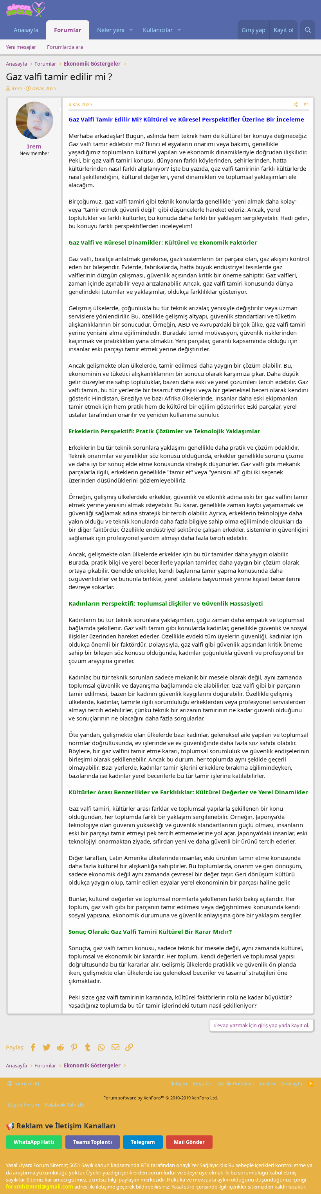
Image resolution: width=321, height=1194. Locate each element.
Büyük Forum (23, 1104)
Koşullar (202, 1083)
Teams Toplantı (92, 1142)
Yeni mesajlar (21, 46)
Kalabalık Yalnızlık (65, 1104)
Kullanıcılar (158, 30)
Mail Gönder (189, 1142)
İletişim (178, 1083)
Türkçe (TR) (26, 1083)
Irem (16, 88)
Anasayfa (26, 30)
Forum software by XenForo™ (160, 1098)
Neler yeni (110, 30)
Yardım (267, 1083)
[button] (130, 29)
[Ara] (307, 29)
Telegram (143, 1142)
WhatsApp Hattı (34, 1142)
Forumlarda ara (65, 46)
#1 (306, 104)
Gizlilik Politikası (235, 1083)
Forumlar (67, 30)
